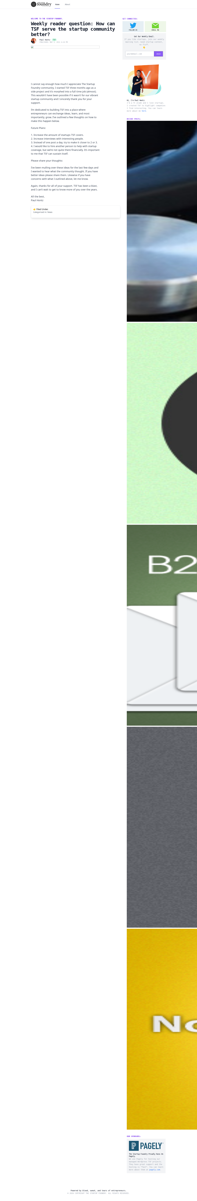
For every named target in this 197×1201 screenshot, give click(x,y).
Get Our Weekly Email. (144, 36)
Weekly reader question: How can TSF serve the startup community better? (73, 29)
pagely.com (154, 1170)
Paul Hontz (45, 40)
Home (57, 4)
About (67, 4)
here (144, 111)
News (49, 212)
